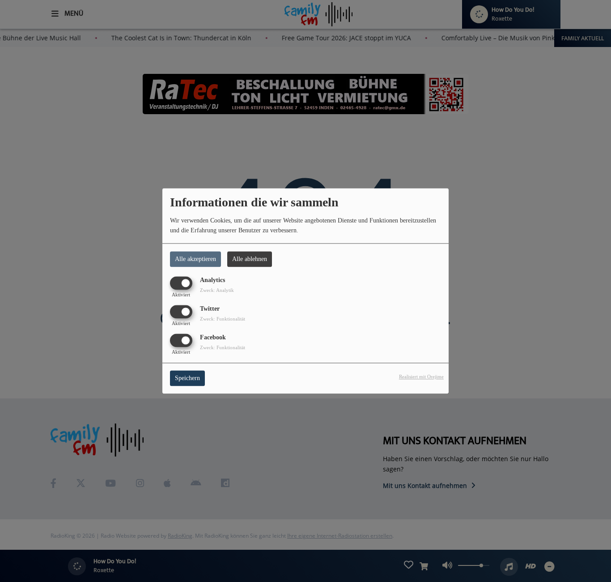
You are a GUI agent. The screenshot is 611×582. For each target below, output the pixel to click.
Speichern (187, 378)
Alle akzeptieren (195, 259)
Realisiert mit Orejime (421, 377)
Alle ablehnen (249, 259)
